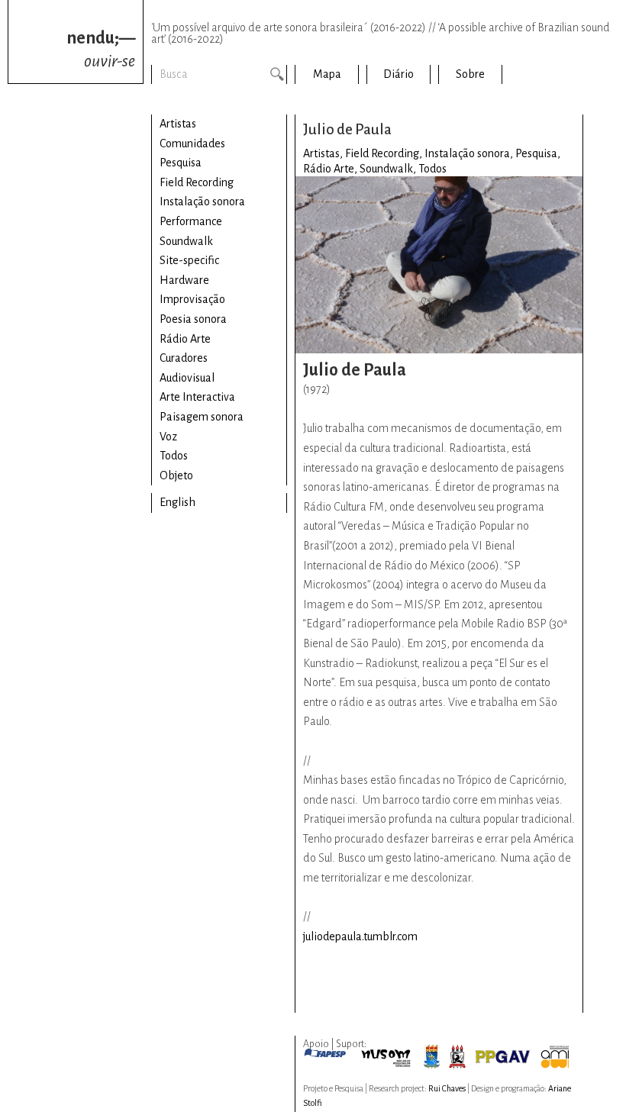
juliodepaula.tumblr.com (360, 936)
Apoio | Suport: (334, 1044)
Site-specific (189, 260)
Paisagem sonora (202, 417)
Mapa (327, 74)
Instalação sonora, (469, 153)
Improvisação (192, 299)
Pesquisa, (537, 153)
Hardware (184, 280)
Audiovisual (187, 378)
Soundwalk (186, 241)
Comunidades (192, 143)
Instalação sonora (202, 201)
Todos (174, 456)
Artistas (178, 124)
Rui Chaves (447, 1088)
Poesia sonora (193, 319)
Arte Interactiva (197, 397)
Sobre (470, 74)
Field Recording (197, 182)
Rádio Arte (185, 339)
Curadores (184, 358)
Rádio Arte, (331, 169)
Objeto (176, 475)
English (177, 502)
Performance (191, 221)
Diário (398, 74)
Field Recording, (384, 153)
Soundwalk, (389, 169)
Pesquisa (181, 162)
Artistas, (324, 153)
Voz (168, 436)
